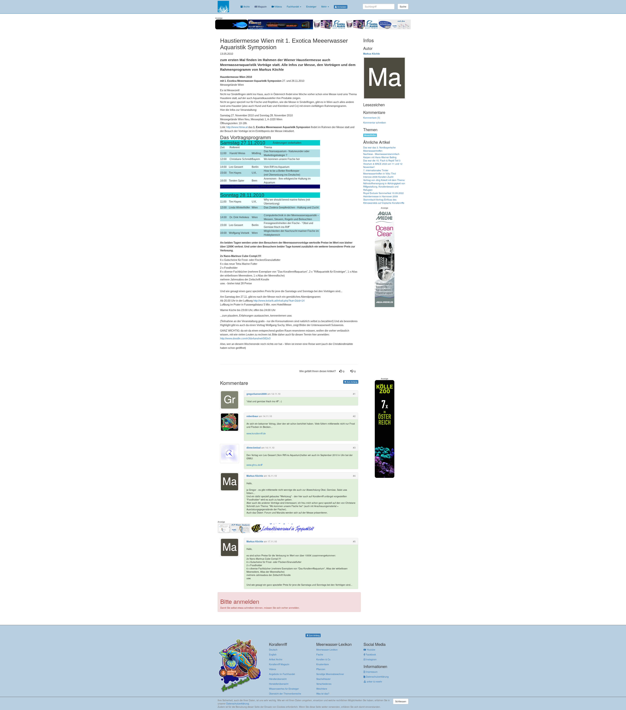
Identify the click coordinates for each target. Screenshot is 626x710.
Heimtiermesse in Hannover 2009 (380, 196)
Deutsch (273, 649)
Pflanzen (320, 669)
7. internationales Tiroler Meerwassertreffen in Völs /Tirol (379, 172)
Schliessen (400, 701)
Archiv (246, 6)
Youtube (370, 649)
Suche (403, 6)
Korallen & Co (323, 659)
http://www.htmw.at (237, 127)
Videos (278, 6)
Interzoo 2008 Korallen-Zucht (378, 176)
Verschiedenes (323, 683)
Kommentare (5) (371, 117)
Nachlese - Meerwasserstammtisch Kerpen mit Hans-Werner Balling (381, 155)
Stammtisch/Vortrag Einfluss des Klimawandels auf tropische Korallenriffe (383, 201)
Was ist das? (322, 693)
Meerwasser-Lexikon (327, 649)
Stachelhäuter (323, 679)
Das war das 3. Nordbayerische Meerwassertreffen (379, 149)
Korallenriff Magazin (279, 664)
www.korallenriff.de (256, 433)
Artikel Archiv (275, 659)
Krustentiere (322, 664)
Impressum (371, 671)
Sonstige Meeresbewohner (330, 674)
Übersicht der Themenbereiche (285, 693)
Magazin (262, 6)
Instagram (371, 659)
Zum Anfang (351, 381)
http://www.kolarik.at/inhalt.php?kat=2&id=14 (279, 300)
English (272, 654)
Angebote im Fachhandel (282, 674)
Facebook (370, 654)
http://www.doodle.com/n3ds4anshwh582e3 (245, 338)
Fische (319, 654)
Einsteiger (311, 6)
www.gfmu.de (253, 464)
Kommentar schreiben (374, 122)
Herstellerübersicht (278, 683)
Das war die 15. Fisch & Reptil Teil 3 (381, 160)
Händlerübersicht (278, 679)
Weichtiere (321, 688)
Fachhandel (293, 6)
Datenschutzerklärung (377, 676)
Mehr (324, 6)
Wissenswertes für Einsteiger (284, 688)
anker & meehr (374, 681)
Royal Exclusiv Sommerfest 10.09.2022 (383, 193)
